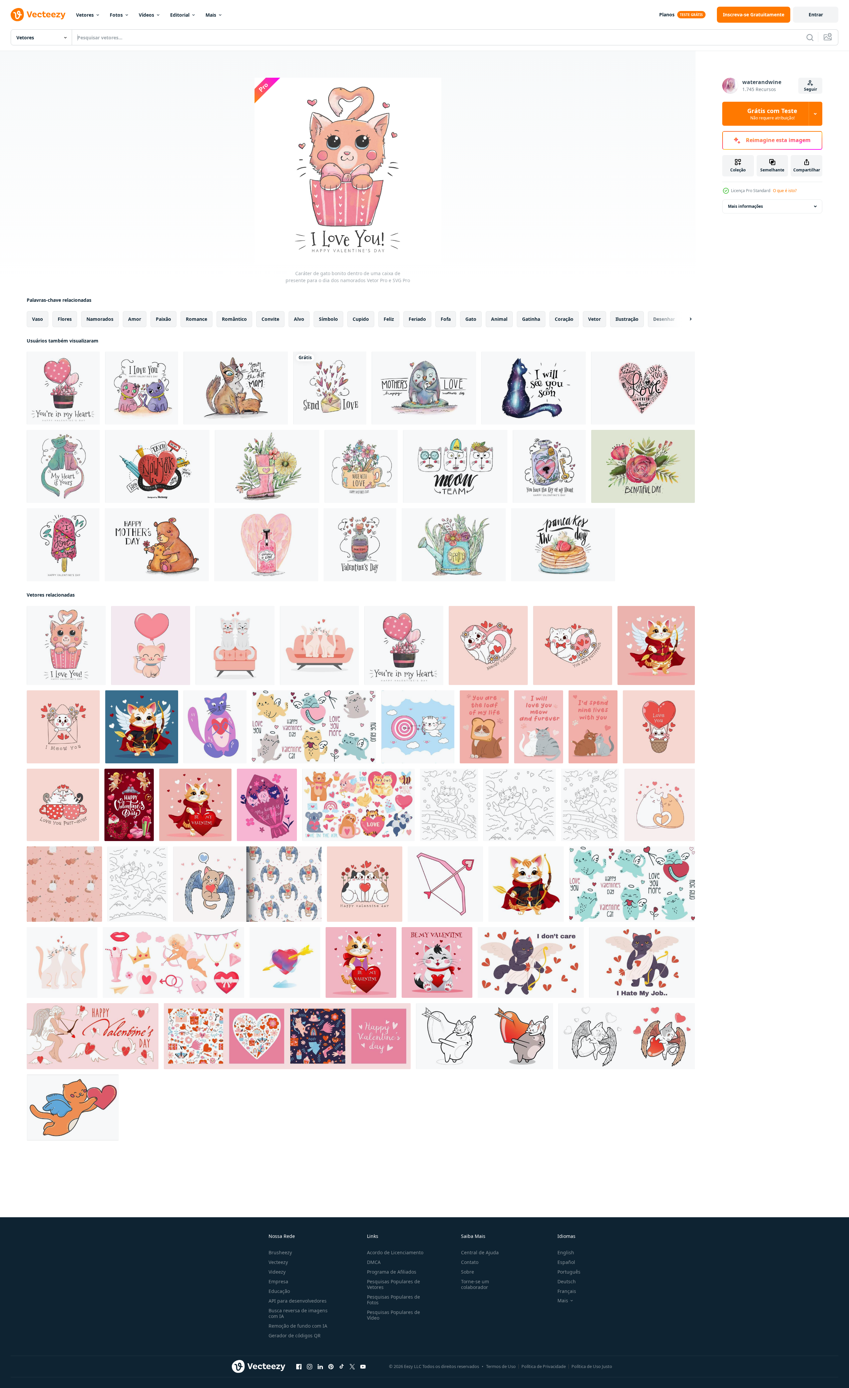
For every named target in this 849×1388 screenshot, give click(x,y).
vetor (594, 319)
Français (566, 1291)
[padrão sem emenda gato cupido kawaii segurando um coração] (247, 884)
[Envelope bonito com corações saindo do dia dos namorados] (329, 388)
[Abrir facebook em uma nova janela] (299, 1366)
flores (65, 319)
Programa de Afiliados (391, 1272)
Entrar (816, 14)
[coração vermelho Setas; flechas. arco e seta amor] (445, 884)
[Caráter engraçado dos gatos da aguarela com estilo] (455, 466)
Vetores (85, 15)
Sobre (467, 1272)
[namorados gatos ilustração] (659, 805)
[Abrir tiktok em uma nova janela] (341, 1366)
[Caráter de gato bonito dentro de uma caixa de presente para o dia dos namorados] (66, 645)
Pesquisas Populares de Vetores (393, 1284)
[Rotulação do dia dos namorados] (643, 388)
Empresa (278, 1281)
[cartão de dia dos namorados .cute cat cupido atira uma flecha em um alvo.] (417, 726)
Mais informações (745, 206)
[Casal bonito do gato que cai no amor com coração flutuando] (63, 466)
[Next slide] (685, 319)
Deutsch (566, 1281)
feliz (389, 319)
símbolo (328, 319)
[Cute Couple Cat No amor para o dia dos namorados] (141, 388)
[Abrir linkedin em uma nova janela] (320, 1366)
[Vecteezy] (38, 14)
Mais (210, 15)
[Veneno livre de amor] (266, 544)
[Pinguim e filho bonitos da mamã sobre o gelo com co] (424, 388)
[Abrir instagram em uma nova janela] (309, 1366)
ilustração (627, 319)
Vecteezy (278, 1262)
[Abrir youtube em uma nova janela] (363, 1366)
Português (568, 1272)
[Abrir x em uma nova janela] (352, 1366)
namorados (99, 319)
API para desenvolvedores (298, 1301)
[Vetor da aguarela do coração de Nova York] (157, 466)
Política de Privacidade (543, 1366)
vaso (37, 319)
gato (470, 319)
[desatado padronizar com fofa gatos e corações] (64, 884)
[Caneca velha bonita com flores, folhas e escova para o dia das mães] (361, 466)
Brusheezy (280, 1252)
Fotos (116, 15)
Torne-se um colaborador (475, 1284)
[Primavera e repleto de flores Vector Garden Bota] (267, 466)
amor (134, 319)
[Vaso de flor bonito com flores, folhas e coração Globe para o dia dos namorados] (63, 388)
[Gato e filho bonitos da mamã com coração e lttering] (235, 388)
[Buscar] (810, 37)
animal (499, 319)
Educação (279, 1291)
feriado (417, 319)
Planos (667, 14)
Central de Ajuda (480, 1252)
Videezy (277, 1272)
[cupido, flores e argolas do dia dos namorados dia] (129, 805)
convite (270, 319)
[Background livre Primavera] (454, 544)
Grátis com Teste (772, 114)
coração (564, 319)
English (565, 1252)
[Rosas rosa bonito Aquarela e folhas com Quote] (643, 466)
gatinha (531, 319)
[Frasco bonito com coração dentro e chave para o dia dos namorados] (549, 466)
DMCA (374, 1262)
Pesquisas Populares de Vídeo (393, 1315)
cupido (361, 319)
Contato (469, 1262)
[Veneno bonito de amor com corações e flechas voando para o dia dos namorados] (360, 544)
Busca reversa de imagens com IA (298, 1313)
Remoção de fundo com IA (298, 1326)
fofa (446, 319)
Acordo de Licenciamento (395, 1252)
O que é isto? (785, 190)
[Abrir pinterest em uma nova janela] (331, 1366)
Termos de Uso (501, 1366)
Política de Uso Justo (591, 1366)
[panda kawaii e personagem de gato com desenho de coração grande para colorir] (484, 1036)
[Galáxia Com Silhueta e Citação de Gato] (533, 388)
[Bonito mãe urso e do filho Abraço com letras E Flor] (157, 544)
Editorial (179, 15)
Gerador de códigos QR (295, 1335)
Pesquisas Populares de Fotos (393, 1300)
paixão (163, 319)
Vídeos (146, 15)
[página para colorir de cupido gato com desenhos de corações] (626, 1036)
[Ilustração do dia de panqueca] (563, 544)
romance (196, 319)
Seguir (810, 89)
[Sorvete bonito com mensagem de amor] (63, 544)
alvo (299, 319)
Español (566, 1262)
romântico (234, 319)
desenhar (664, 319)
